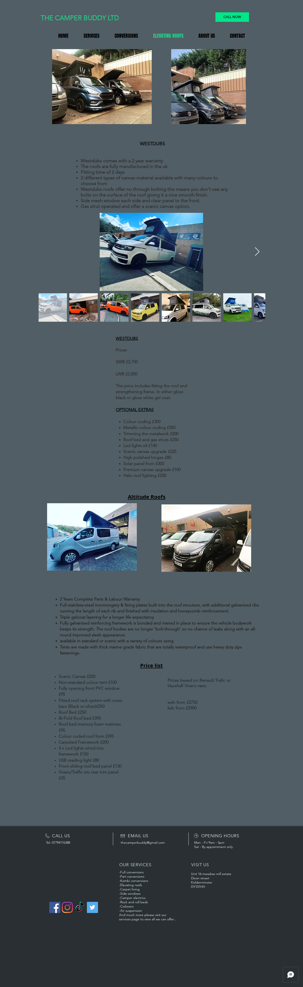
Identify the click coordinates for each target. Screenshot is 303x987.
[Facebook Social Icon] (54, 907)
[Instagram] (67, 907)
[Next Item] (257, 251)
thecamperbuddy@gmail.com (143, 842)
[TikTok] (79, 907)
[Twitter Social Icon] (92, 907)
